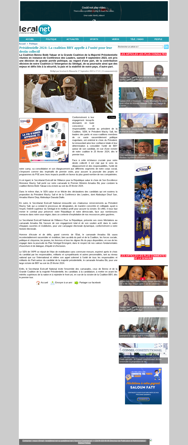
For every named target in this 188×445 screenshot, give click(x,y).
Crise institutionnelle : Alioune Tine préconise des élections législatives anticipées (140, 156)
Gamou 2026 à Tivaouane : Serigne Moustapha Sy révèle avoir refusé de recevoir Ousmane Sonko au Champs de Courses (143, 103)
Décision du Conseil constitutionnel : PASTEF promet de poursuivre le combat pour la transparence (143, 334)
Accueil (22, 44)
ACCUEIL (30, 39)
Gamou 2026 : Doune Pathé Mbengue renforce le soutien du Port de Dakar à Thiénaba (143, 130)
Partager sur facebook (90, 282)
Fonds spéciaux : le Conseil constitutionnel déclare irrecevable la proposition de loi (140, 360)
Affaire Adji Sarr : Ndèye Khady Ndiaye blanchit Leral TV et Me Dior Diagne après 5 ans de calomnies (143, 282)
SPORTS (94, 39)
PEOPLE (158, 39)
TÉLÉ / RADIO (137, 39)
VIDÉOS (115, 39)
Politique (33, 44)
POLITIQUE (51, 39)
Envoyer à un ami (63, 282)
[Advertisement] (115, 28)
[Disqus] (68, 326)
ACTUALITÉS (73, 39)
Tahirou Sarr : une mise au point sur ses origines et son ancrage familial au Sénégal (142, 78)
